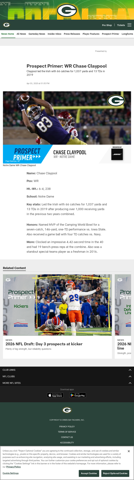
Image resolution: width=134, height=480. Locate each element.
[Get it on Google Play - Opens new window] (78, 397)
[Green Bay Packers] (67, 410)
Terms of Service (67, 432)
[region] (67, 463)
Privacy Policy (67, 426)
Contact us (67, 437)
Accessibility (67, 442)
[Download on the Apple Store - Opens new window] (55, 395)
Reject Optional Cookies (115, 473)
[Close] (128, 451)
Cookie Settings (11, 473)
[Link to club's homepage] (6, 23)
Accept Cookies (89, 473)
